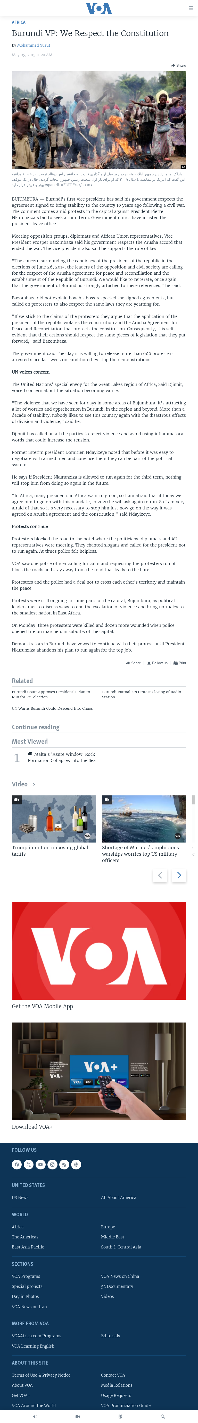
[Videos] (77, 1416)
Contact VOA (113, 1375)
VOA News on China (120, 1276)
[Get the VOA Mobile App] (99, 951)
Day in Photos (25, 1296)
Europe (108, 1227)
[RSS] (64, 1164)
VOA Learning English (33, 1345)
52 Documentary (117, 1286)
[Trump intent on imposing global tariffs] (54, 819)
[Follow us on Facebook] (17, 1164)
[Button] (178, 65)
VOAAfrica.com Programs (36, 1335)
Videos (107, 1296)
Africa (19, 22)
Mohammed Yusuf (33, 45)
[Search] (163, 1416)
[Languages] (120, 1416)
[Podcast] (76, 1164)
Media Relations (117, 1385)
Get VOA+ (21, 1395)
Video (20, 784)
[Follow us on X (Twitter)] (29, 1164)
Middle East (112, 1237)
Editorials (110, 1335)
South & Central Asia (121, 1247)
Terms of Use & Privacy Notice (41, 1375)
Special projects (27, 1286)
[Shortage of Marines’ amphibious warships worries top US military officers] (144, 819)
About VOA (22, 1385)
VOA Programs (26, 1276)
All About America (118, 1197)
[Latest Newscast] (35, 1416)
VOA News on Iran (29, 1306)
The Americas (25, 1237)
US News (20, 1197)
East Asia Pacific (28, 1247)
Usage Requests (116, 1395)
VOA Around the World (34, 1405)
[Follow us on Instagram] (52, 1164)
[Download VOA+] (99, 1071)
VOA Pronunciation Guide (126, 1405)
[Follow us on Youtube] (40, 1164)
